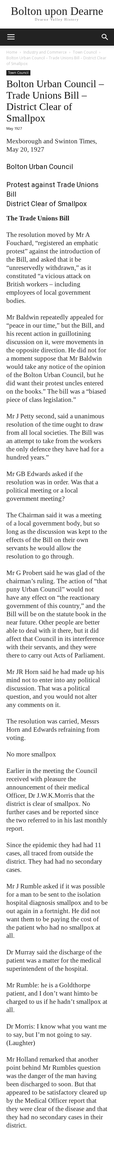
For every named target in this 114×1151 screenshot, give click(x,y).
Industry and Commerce (45, 52)
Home (11, 52)
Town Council (85, 52)
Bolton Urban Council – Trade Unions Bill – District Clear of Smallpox (55, 101)
